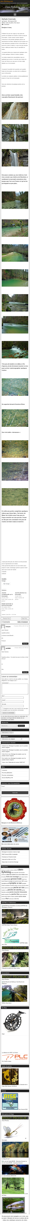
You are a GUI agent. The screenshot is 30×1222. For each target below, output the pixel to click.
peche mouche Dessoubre (18, 892)
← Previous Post (6, 618)
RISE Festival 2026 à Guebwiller (10, 854)
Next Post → (25, 618)
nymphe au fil (5, 883)
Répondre (25, 643)
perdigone (13, 896)
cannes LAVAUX (13, 870)
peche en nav (19, 887)
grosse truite (16, 879)
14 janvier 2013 (13, 21)
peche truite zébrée (6, 896)
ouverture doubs (13, 885)
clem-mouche (14, 872)
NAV (23, 881)
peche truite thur (23, 894)
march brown (5, 881)
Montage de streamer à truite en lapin (11, 852)
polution (17, 896)
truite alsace (11, 898)
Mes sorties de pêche (8, 22)
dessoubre (18, 874)
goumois (7, 879)
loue (26, 879)
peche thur (15, 894)
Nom (3, 695)
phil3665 (8, 648)
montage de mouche (13, 881)
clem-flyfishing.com (6, 1)
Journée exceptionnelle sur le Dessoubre (7, 594)
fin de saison (21, 876)
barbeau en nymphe (6, 870)
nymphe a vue (15, 883)
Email (3, 786)
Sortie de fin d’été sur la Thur (9, 859)
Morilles (19, 881)
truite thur (16, 898)
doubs (23, 874)
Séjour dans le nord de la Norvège (10, 862)
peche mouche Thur (6, 894)
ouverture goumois (21, 885)
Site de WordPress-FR (7, 777)
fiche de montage (12, 877)
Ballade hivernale (9, 19)
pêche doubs (22, 896)
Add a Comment (23, 622)
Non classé (17, 22)
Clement (5, 21)
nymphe (25, 881)
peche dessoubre (9, 887)
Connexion (4, 770)
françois (8, 626)
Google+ (4, 579)
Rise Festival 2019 (22, 1109)
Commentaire (5, 683)
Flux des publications (7, 772)
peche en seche (14, 890)
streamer (3, 898)
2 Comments (6, 24)
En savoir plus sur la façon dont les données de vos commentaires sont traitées (14, 718)
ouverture (7, 885)
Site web (4, 704)
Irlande (23, 879)
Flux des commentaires (7, 775)
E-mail (4, 700)
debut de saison (11, 874)
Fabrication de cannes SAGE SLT (17, 762)
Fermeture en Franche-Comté (9, 857)
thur (7, 898)
